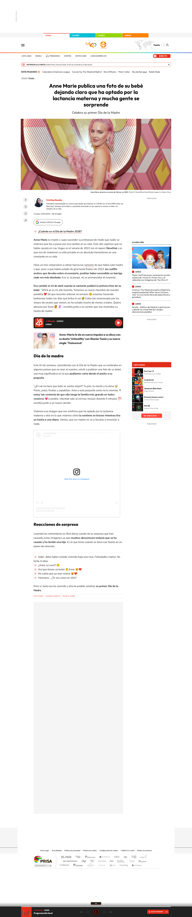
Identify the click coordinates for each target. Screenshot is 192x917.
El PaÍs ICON (101, 864)
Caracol (142, 857)
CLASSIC (75, 35)
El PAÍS (66, 857)
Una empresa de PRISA (43, 859)
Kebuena (140, 860)
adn (133, 857)
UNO (84, 860)
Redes (31, 78)
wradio (91, 860)
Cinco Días (101, 860)
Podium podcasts (90, 864)
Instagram (80, 822)
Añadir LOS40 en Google (50, 222)
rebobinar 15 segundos (87, 912)
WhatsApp (25, 213)
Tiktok (85, 822)
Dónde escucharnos (144, 851)
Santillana (90, 857)
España (157, 45)
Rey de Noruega (139, 71)
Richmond (64, 864)
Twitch (106, 822)
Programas (55, 56)
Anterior (81, 912)
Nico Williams (110, 71)
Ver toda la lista (150, 415)
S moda (112, 864)
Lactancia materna (52, 596)
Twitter (25, 206)
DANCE (101, 35)
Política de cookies (90, 851)
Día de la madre (68, 596)
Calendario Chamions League (56, 71)
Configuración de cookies (109, 851)
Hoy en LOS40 (80, 56)
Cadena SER (116, 857)
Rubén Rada (154, 71)
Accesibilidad (57, 851)
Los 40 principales (79, 857)
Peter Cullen (124, 71)
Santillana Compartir (104, 857)
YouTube (91, 822)
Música (38, 56)
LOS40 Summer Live (98, 56)
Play (96, 912)
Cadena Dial (111, 860)
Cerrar (169, 65)
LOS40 (48, 35)
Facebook (25, 199)
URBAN (128, 35)
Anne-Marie (38, 596)
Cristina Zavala (54, 200)
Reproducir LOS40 (118, 322)
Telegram (25, 220)
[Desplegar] (96, 903)
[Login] (167, 45)
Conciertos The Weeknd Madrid (86, 71)
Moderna (77, 864)
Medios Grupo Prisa (43, 865)
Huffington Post (69, 860)
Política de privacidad (72, 851)
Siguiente (110, 912)
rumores (89, 265)
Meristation (136, 864)
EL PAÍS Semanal (121, 860)
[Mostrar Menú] (24, 45)
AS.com (124, 857)
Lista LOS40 (26, 56)
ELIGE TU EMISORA (157, 912)
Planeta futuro (130, 860)
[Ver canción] (139, 372)
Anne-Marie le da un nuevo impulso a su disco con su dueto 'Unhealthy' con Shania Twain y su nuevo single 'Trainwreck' (90, 339)
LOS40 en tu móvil (127, 851)
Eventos (67, 56)
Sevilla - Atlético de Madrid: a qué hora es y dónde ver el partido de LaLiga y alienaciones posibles (151, 309)
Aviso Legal (44, 851)
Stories (112, 822)
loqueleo (124, 864)
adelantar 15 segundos (104, 912)
